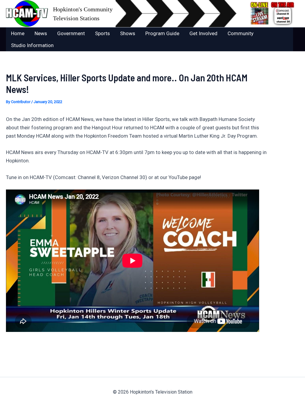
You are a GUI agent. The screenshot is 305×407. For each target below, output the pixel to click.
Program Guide (162, 33)
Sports (102, 33)
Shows (127, 33)
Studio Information (32, 45)
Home (17, 33)
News (41, 33)
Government (71, 33)
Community (240, 33)
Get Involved (203, 33)
